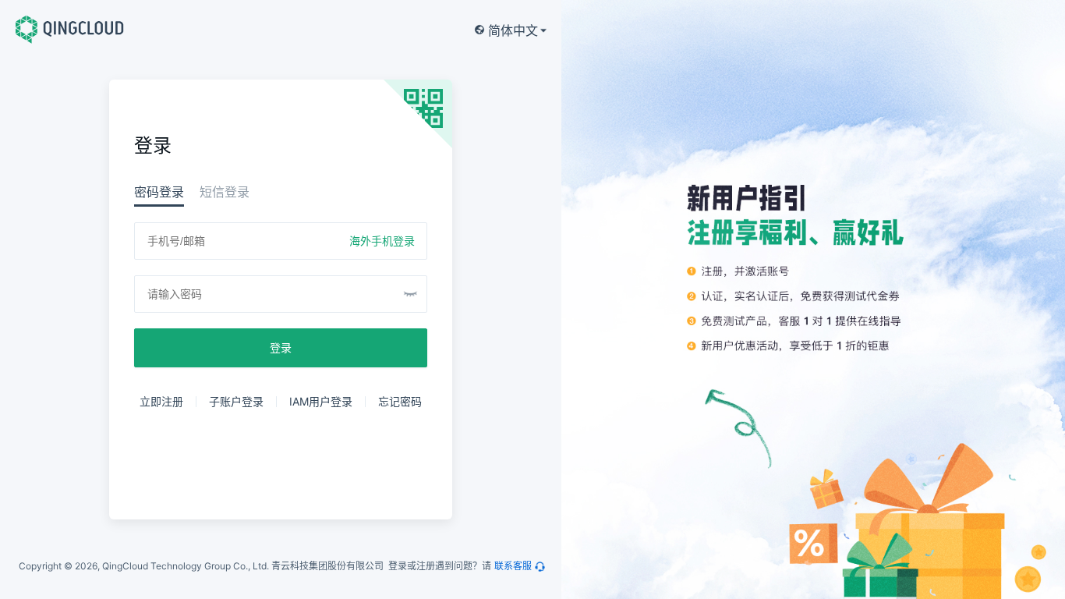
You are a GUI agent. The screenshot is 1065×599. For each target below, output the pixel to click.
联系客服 (513, 566)
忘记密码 (400, 401)
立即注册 (161, 401)
